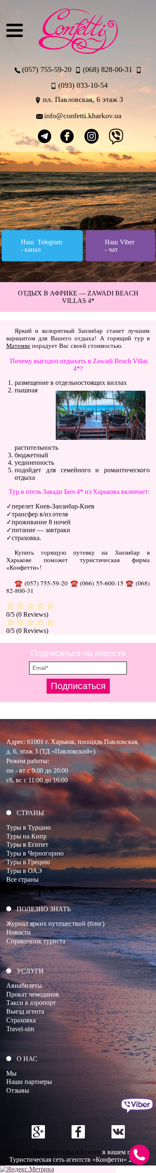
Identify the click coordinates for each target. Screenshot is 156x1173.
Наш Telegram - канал (41, 245)
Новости (18, 932)
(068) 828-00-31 (107, 69)
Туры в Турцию (28, 827)
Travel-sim (20, 1028)
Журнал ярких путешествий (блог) (55, 923)
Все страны (22, 879)
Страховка (21, 1020)
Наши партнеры (29, 1081)
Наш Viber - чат (119, 245)
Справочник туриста (35, 941)
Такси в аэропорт (31, 1002)
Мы (11, 1073)
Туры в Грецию (28, 861)
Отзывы (17, 1090)
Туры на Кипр (26, 836)
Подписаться (78, 686)
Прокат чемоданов (32, 994)
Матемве (18, 345)
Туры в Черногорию (35, 853)
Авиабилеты (24, 985)
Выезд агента (25, 1011)
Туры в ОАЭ (24, 870)
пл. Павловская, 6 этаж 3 (83, 99)
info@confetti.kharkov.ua (82, 116)
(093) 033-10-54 (83, 85)
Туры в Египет (27, 844)
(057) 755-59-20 (47, 69)
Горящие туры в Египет (67, 1152)
